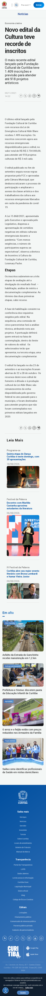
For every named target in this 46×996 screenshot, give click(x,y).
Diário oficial (23, 891)
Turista (23, 834)
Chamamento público (23, 917)
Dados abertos (23, 873)
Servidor (23, 826)
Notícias (23, 14)
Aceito (23, 992)
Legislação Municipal (23, 886)
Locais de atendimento (23, 843)
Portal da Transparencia (23, 865)
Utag (23, 895)
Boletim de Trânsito (23, 847)
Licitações (23, 912)
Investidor (23, 830)
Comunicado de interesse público (23, 921)
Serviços (23, 817)
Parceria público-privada (23, 925)
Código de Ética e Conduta (23, 899)
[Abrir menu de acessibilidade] (5, 990)
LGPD (23, 869)
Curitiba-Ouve (23, 882)
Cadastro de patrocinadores (23, 930)
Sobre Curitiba (23, 839)
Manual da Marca (23, 852)
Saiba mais (29, 987)
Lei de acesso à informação (23, 878)
